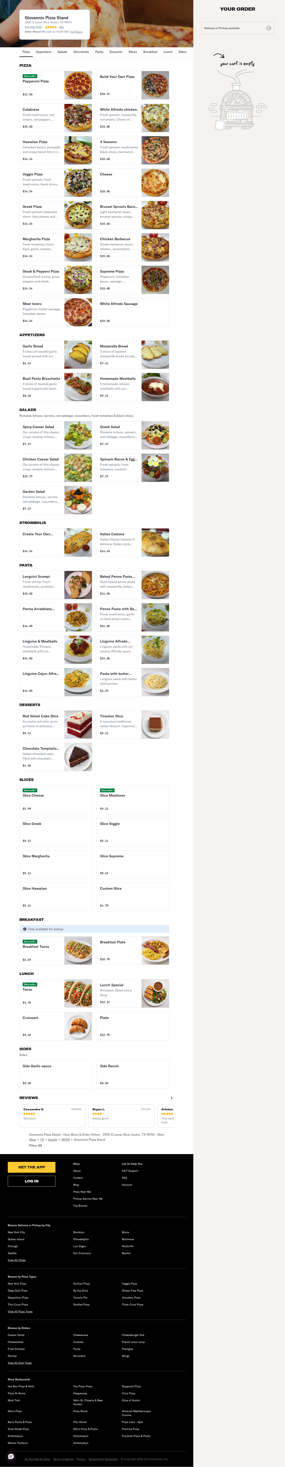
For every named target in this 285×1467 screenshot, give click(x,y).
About (77, 1171)
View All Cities (17, 1260)
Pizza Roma (80, 1411)
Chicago (13, 1246)
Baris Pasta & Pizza (20, 1422)
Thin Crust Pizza (18, 1304)
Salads (62, 52)
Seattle (12, 1253)
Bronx (125, 1232)
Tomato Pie (80, 1297)
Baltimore (128, 1239)
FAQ (124, 1177)
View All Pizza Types (20, 1311)
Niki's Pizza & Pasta (85, 1429)
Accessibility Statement (103, 1459)
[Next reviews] (171, 1098)
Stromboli (79, 1356)
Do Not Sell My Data (37, 1459)
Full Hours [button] (76, 32)
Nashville (127, 1246)
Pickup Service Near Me (88, 1198)
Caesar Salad (16, 1335)
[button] (55, 85)
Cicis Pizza (128, 1393)
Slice (32, 1139)
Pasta (99, 52)
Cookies (78, 1342)
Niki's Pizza (15, 1411)
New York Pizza (17, 1283)
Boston (126, 1253)
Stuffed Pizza (81, 1304)
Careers (78, 1177)
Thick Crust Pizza (132, 1304)
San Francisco (82, 1253)
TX (42, 1139)
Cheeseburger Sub (133, 1335)
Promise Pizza (130, 1429)
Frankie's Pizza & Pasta (136, 1436)
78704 (65, 1139)
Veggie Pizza (129, 1283)
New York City (16, 1232)
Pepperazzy (80, 1393)
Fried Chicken (16, 1349)
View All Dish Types (20, 1363)
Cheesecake (80, 1335)
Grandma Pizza (131, 1297)
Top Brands (80, 1205)
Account (127, 1184)
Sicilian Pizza (81, 1283)
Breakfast (150, 52)
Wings (126, 1356)
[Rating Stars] (51, 27)
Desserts (116, 52)
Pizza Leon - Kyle (132, 1422)
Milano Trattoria (18, 1443)
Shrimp (12, 1356)
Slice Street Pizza (18, 1429)
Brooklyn (78, 1232)
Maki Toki (14, 1400)
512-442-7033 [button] (33, 27)
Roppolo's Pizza (131, 1386)
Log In (32, 1181)
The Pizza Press (82, 1386)
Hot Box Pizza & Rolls (21, 1386)
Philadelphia (81, 1239)
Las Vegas (79, 1246)
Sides (183, 52)
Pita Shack (80, 1422)
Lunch (168, 52)
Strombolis (81, 52)
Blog (76, 1184)
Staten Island (16, 1239)
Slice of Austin (131, 1400)
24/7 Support (130, 1171)
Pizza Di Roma (17, 1393)
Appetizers (43, 52)
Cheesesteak (15, 1342)
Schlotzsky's (15, 1436)
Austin (52, 1139)
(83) (61, 27)
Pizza (26, 52)
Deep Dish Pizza (18, 1290)
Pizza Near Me (82, 1191)
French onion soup (133, 1342)
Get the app (31, 1167)
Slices (133, 52)
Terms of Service (63, 1459)
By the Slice (80, 1290)
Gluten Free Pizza (132, 1290)
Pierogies (127, 1349)
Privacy (81, 1459)
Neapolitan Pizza (18, 1297)
